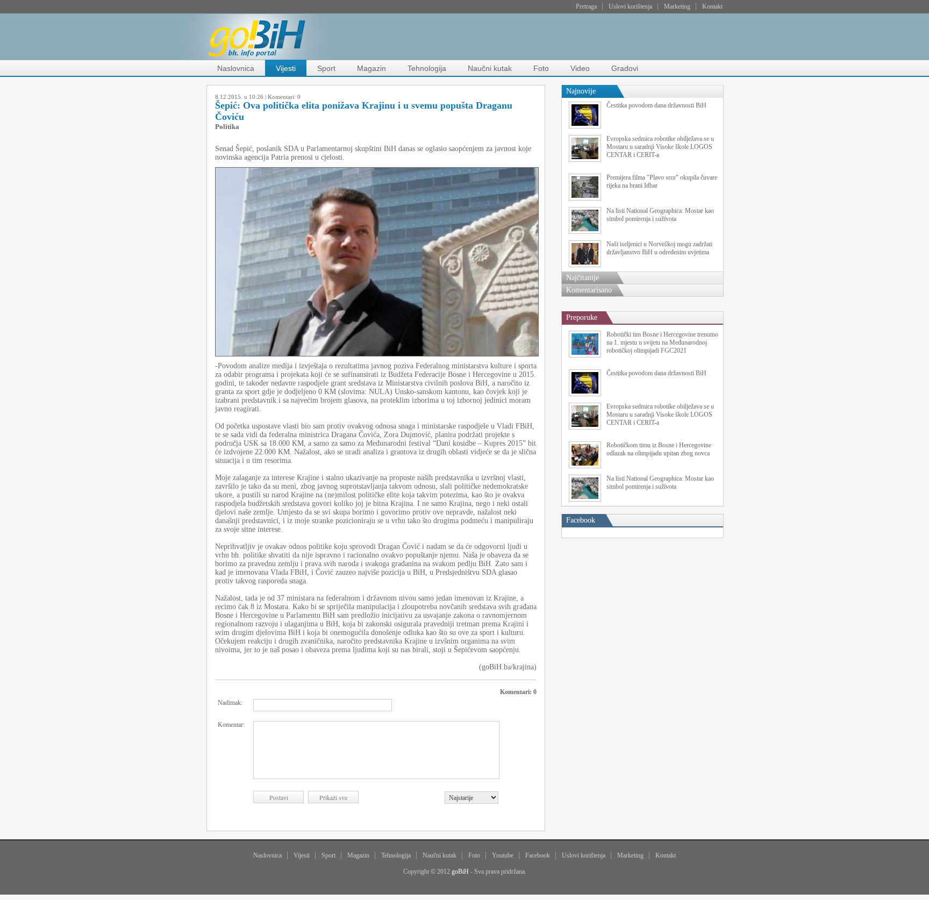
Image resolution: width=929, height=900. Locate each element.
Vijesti (286, 68)
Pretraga (586, 6)
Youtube (502, 855)
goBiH (460, 871)
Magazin (371, 68)
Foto (541, 68)
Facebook (537, 855)
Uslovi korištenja (630, 6)
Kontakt (712, 6)
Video (580, 68)
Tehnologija (427, 68)
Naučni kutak (490, 68)
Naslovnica (235, 68)
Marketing (677, 6)
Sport (326, 68)
